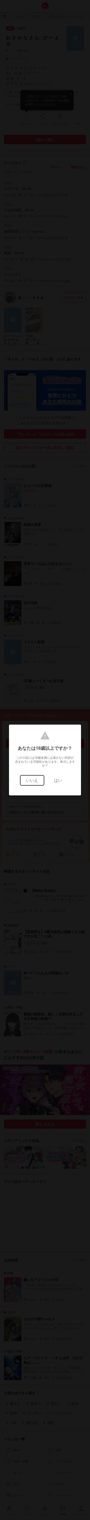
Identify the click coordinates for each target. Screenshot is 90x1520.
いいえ (32, 780)
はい (58, 780)
